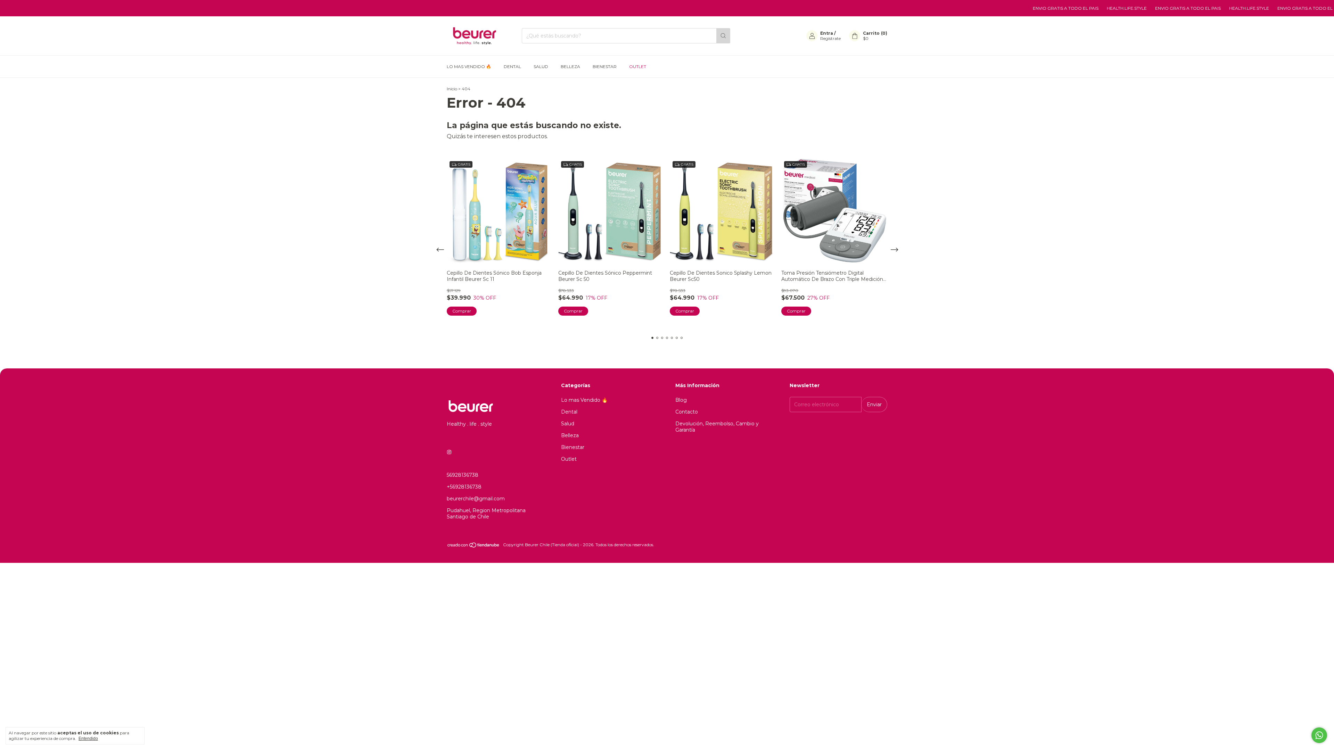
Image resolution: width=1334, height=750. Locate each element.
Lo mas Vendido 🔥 (469, 66)
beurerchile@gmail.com (476, 498)
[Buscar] (723, 35)
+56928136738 (464, 487)
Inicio (452, 88)
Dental (512, 66)
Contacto (686, 412)
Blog (681, 400)
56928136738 (462, 475)
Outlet (637, 66)
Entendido (88, 738)
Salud (541, 66)
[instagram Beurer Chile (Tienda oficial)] (449, 452)
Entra (826, 33)
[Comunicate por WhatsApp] (1319, 735)
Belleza (570, 66)
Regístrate (830, 38)
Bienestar (605, 66)
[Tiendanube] (474, 546)
